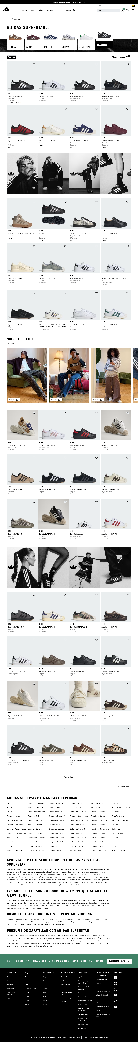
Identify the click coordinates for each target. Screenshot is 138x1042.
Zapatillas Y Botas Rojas (37, 807)
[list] (58, 57)
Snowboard (116, 825)
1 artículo (12, 399)
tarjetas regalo (116, 6)
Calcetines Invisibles (98, 850)
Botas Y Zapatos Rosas (36, 812)
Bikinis (9, 807)
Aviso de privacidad (74, 1037)
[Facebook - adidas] (122, 978)
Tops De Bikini (117, 833)
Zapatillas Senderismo (36, 820)
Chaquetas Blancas (56, 833)
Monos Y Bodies (97, 807)
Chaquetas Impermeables (54, 846)
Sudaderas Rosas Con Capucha (78, 838)
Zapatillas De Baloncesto (16, 833)
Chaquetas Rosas (76, 803)
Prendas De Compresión (121, 807)
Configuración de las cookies (39, 1037)
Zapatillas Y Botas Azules (16, 829)
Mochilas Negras (76, 850)
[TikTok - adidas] (122, 1001)
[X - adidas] (122, 990)
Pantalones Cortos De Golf (99, 821)
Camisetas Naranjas (56, 803)
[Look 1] (27, 375)
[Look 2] (68, 375)
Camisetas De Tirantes (36, 838)
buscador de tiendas (85, 6)
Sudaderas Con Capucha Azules (79, 825)
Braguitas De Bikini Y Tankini (15, 825)
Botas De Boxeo (13, 842)
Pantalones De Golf (98, 842)
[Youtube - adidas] (122, 1007)
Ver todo (11, 343)
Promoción (70, 10)
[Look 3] (111, 375)
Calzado (50, 10)
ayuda (94, 6)
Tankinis (10, 803)
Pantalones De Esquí (99, 838)
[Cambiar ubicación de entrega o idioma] (133, 6)
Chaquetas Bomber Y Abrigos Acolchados (57, 816)
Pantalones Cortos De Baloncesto (99, 812)
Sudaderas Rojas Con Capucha (78, 834)
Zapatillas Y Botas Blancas (13, 838)
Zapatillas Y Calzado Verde (35, 834)
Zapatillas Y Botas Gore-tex (16, 851)
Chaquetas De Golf (56, 842)
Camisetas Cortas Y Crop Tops (79, 821)
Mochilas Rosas (97, 803)
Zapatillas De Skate (35, 825)
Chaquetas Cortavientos (79, 816)
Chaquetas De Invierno (57, 820)
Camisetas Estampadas (37, 842)
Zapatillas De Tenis (35, 829)
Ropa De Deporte (118, 816)
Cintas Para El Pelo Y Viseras (78, 812)
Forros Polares (54, 825)
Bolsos (9, 812)
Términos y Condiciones (90, 1037)
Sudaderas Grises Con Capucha (78, 829)
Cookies (64, 1037)
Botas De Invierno (76, 846)
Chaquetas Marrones (57, 850)
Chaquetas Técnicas (56, 829)
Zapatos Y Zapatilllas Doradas (36, 803)
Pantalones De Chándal (99, 833)
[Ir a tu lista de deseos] (127, 10)
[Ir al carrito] (132, 10)
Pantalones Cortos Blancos (98, 816)
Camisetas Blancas (35, 846)
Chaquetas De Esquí (56, 838)
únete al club (126, 6)
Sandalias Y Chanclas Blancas (120, 821)
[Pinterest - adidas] (122, 995)
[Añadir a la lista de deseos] (34, 65)
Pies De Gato (11, 846)
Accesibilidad (103, 1037)
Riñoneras (116, 812)
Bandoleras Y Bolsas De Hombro (16, 821)
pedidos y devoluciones (104, 6)
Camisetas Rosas (55, 807)
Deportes (59, 10)
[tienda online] (6, 9)
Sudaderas (116, 829)
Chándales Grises (55, 812)
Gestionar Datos (55, 1037)
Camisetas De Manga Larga (36, 851)
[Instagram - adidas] (122, 984)
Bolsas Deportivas (14, 816)
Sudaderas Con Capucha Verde (79, 842)
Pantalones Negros (98, 846)
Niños (41, 10)
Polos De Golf (117, 803)
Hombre (24, 10)
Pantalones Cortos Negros (98, 825)
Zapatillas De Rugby (35, 816)
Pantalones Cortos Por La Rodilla (100, 829)
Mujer (33, 10)
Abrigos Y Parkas (76, 807)
